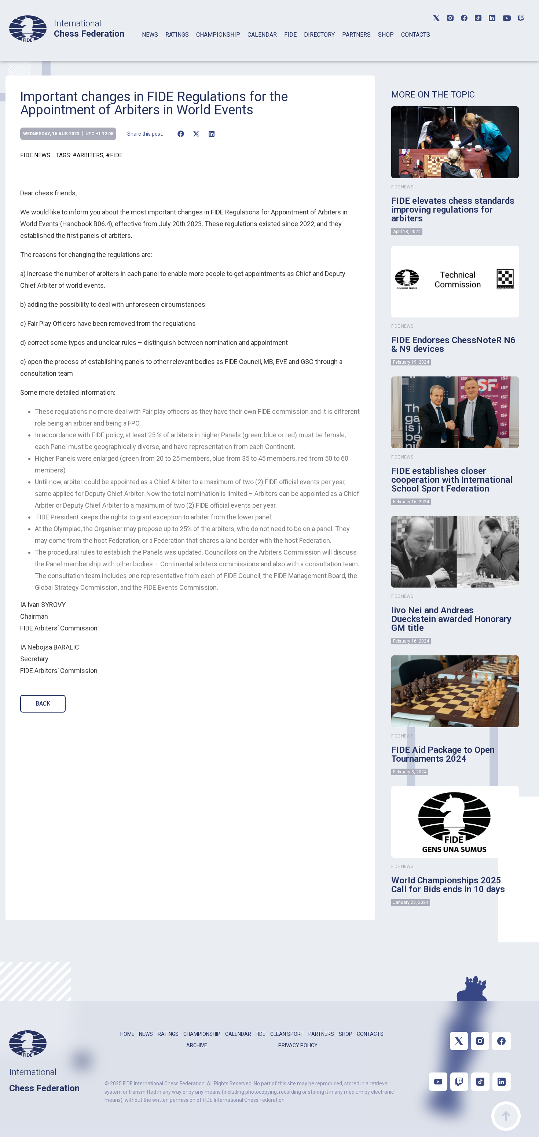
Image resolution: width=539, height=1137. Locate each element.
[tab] (150, 44)
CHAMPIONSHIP (218, 34)
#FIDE (114, 155)
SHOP (386, 34)
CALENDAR (262, 34)
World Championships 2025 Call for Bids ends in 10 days (448, 884)
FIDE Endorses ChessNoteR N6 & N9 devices (453, 344)
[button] (180, 134)
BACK (43, 703)
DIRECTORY (319, 34)
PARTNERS (356, 34)
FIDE (290, 34)
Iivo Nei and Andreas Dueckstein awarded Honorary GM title (451, 619)
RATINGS (177, 34)
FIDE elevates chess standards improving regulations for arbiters (452, 210)
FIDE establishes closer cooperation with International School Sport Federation (452, 480)
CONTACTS (415, 34)
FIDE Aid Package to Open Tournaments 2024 (443, 754)
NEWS (150, 34)
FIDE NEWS (35, 155)
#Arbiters (88, 155)
